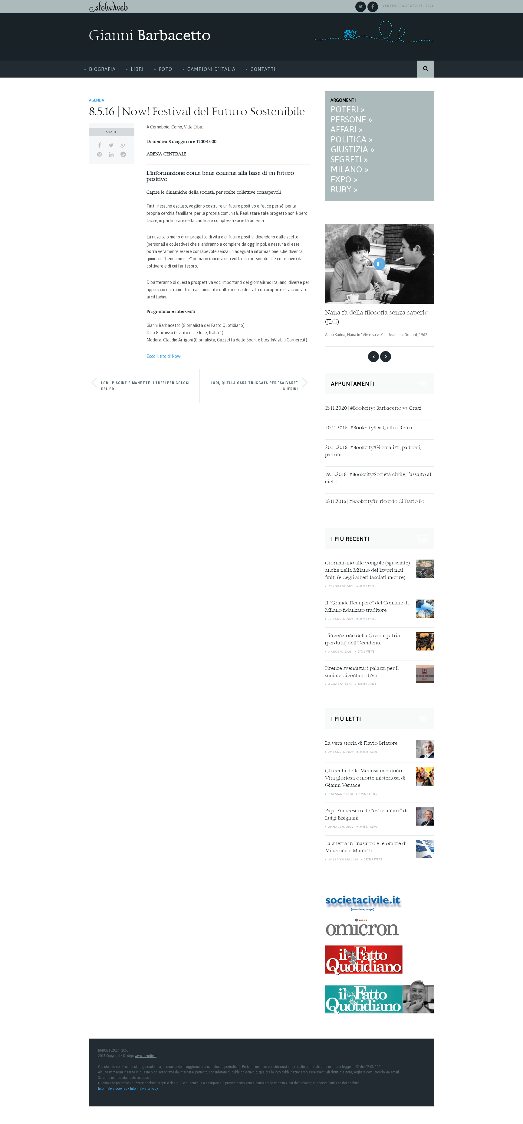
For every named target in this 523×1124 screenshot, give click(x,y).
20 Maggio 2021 (341, 824)
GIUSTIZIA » (352, 149)
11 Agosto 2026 (341, 617)
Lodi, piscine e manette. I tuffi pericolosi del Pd (145, 386)
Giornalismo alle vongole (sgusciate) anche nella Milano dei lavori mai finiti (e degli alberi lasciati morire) (367, 569)
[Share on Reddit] (123, 154)
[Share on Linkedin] (111, 154)
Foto (165, 69)
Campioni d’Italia (211, 69)
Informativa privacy (144, 1087)
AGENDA (96, 100)
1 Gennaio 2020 (340, 792)
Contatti (263, 69)
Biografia (102, 69)
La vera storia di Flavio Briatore (361, 741)
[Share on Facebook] (99, 145)
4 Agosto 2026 (340, 682)
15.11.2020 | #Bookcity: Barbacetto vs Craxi (373, 406)
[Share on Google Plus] (123, 145)
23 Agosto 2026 (341, 584)
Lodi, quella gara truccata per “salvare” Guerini (254, 386)
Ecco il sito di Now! (163, 356)
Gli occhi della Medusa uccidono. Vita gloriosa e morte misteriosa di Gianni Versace (365, 776)
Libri (137, 69)
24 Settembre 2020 (343, 857)
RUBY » (344, 189)
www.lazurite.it (145, 1054)
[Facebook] (372, 7)
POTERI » (348, 109)
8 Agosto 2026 (340, 650)
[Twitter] (360, 7)
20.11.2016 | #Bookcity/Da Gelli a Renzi (368, 426)
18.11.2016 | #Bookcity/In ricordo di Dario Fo (374, 500)
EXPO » (344, 179)
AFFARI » (347, 129)
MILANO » (350, 169)
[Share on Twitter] (111, 145)
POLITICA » (352, 139)
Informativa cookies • (114, 1087)
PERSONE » (351, 119)
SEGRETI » (349, 159)
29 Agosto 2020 (341, 750)
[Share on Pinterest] (99, 154)
